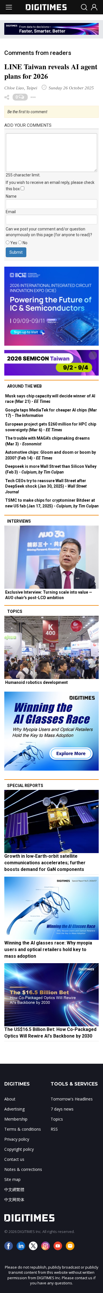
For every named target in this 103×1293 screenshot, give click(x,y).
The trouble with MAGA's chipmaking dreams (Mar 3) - (47, 441)
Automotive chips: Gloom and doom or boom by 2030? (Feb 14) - (50, 455)
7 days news (62, 1109)
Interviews (19, 521)
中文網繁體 (14, 1189)
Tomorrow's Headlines (72, 1099)
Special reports (25, 785)
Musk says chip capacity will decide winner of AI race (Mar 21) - (50, 399)
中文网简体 (14, 1199)
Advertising (14, 1109)
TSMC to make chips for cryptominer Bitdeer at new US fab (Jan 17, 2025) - (52, 503)
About (9, 1099)
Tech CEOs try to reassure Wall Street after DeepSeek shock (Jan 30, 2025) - (46, 486)
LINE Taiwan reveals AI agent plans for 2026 (50, 71)
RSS (54, 1129)
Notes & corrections (23, 1169)
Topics (14, 611)
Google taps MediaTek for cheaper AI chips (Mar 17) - (51, 413)
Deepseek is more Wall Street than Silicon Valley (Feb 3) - (50, 469)
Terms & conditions (22, 1129)
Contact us (14, 1159)
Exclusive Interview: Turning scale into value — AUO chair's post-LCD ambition (48, 595)
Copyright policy (19, 1149)
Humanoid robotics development (36, 682)
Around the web (24, 386)
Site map (12, 1179)
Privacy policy (16, 1139)
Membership (15, 1119)
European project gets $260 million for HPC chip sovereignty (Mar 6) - (50, 427)
